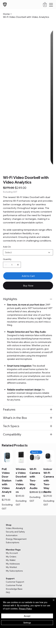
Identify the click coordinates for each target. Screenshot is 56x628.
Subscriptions (12, 445)
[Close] (51, 602)
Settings (27, 622)
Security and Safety (16, 434)
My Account (12, 456)
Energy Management (16, 442)
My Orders (11, 459)
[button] (45, 4)
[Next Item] (48, 48)
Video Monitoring (14, 431)
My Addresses (13, 466)
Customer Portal (14, 488)
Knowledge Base (14, 492)
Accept (27, 615)
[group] (28, 383)
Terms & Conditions (14, 510)
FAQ (8, 495)
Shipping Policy (13, 513)
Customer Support (15, 484)
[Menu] (51, 5)
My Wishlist (11, 470)
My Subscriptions (14, 473)
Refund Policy (12, 516)
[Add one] (18, 168)
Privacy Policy (12, 506)
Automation (12, 438)
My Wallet (10, 463)
